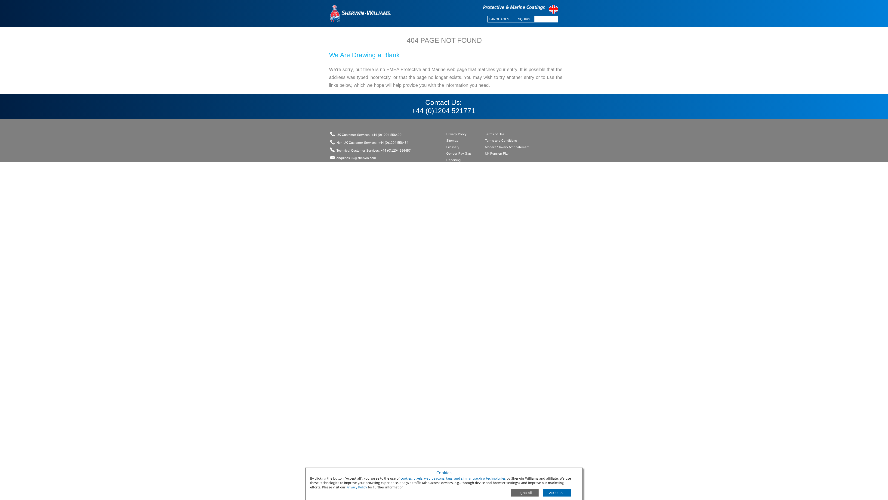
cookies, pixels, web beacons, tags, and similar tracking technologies (453, 478)
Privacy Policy (356, 487)
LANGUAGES (499, 19)
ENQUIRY (523, 19)
